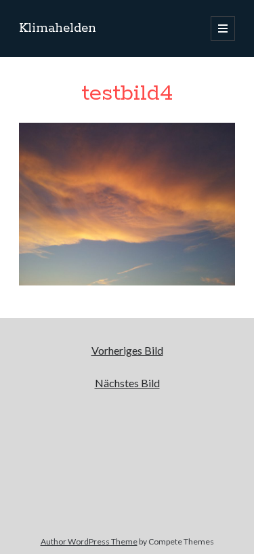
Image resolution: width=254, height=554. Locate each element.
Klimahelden (57, 28)
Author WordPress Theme (89, 541)
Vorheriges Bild (127, 350)
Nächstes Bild (127, 382)
